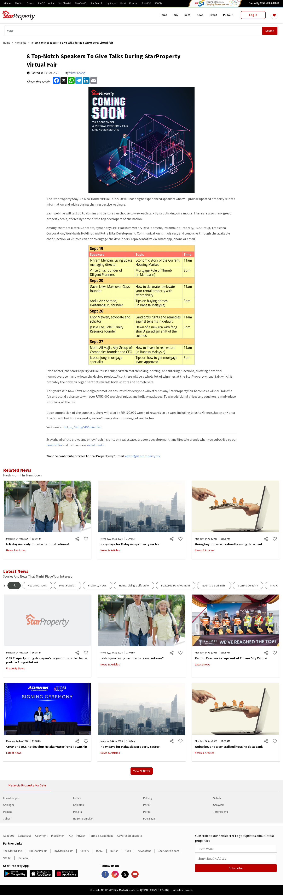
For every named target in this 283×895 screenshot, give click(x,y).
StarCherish (64, 3)
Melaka (77, 812)
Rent (187, 15)
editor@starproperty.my (142, 456)
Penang (7, 812)
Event (213, 15)
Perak (146, 805)
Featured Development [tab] (175, 585)
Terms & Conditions (101, 836)
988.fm (7, 858)
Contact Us (24, 836)
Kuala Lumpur (11, 798)
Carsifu (84, 851)
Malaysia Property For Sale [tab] (27, 785)
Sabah (217, 798)
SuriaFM (146, 3)
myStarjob (111, 3)
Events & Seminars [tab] (214, 585)
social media (95, 445)
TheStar (19, 3)
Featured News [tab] (37, 585)
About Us (8, 836)
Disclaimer (57, 836)
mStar (51, 3)
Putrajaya (149, 818)
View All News (141, 771)
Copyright (41, 836)
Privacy (81, 836)
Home (163, 15)
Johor (6, 818)
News (200, 15)
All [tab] (14, 585)
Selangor (8, 805)
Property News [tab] (97, 585)
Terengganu (220, 812)
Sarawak (218, 805)
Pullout (228, 15)
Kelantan (78, 805)
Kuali (123, 3)
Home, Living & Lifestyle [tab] (134, 585)
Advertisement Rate (129, 836)
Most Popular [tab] (67, 585)
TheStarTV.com (38, 851)
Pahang (147, 798)
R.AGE (41, 3)
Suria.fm (23, 858)
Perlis (146, 812)
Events (31, 3)
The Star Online (12, 851)
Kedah (77, 798)
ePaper (8, 3)
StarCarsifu (81, 3)
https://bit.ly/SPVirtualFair (83, 427)
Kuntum (133, 3)
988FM (158, 3)
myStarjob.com (63, 851)
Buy (175, 15)
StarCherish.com (168, 851)
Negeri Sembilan (83, 818)
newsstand (144, 851)
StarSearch (97, 3)
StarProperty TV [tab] (248, 585)
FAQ (70, 836)
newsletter (54, 445)
